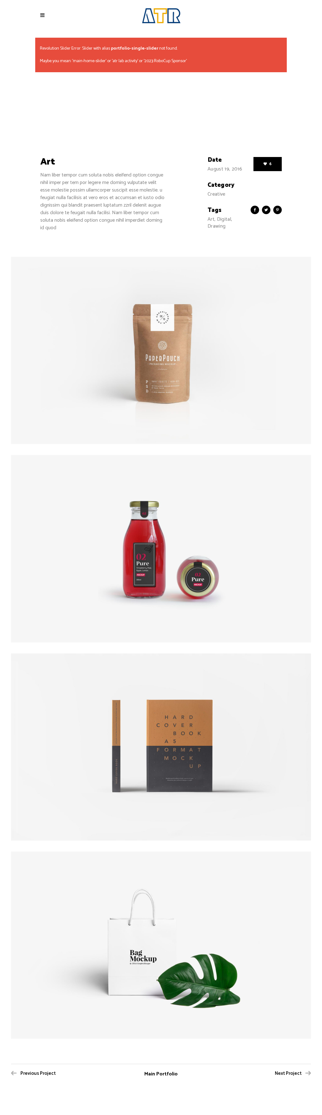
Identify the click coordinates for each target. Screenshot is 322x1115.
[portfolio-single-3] (161, 548)
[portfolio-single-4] (161, 747)
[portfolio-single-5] (161, 945)
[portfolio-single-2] (161, 350)
